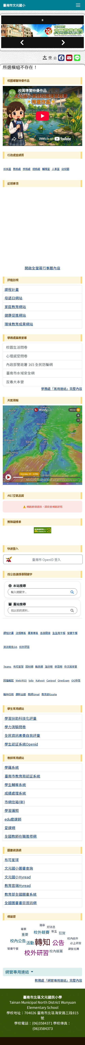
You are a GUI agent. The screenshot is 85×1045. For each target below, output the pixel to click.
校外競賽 (41, 932)
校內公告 (18, 941)
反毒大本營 (15, 381)
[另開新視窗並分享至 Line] (77, 58)
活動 (30, 943)
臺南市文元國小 (14, 5)
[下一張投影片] (63, 42)
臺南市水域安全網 (20, 373)
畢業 (23, 929)
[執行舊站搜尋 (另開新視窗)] (72, 610)
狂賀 (62, 932)
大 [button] (45, 57)
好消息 (51, 927)
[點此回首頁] (42, 30)
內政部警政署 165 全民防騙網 (29, 364)
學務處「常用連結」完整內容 (61, 388)
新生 (54, 931)
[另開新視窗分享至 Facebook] (61, 58)
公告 (58, 942)
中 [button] (50, 57)
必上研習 (75, 943)
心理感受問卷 (16, 355)
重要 (25, 934)
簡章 (42, 925)
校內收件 (72, 938)
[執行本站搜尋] (72, 592)
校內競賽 (56, 951)
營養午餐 (12, 948)
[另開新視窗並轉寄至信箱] (69, 58)
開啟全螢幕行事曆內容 (42, 267)
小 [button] (55, 57)
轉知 (42, 942)
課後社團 (73, 949)
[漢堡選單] (78, 5)
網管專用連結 (17, 972)
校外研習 (36, 952)
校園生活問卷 (16, 347)
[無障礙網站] (42, 529)
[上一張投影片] (21, 42)
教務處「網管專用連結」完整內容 (58, 980)
